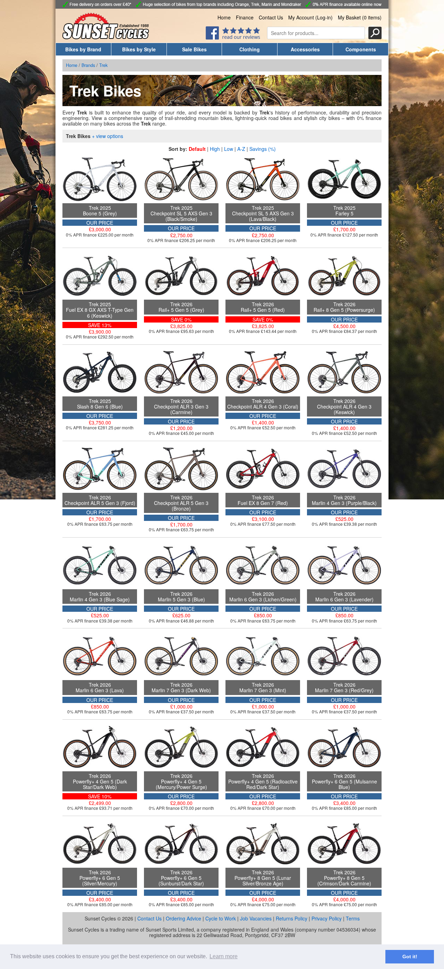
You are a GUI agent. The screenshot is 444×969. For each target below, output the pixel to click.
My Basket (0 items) (360, 17)
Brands (88, 65)
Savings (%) (262, 148)
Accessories (305, 49)
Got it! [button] (409, 956)
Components (360, 49)
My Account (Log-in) (310, 17)
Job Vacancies (256, 918)
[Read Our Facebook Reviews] (233, 37)
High (215, 148)
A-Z (241, 148)
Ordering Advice (183, 918)
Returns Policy (291, 918)
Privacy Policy (326, 918)
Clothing (249, 49)
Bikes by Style (139, 49)
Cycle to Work (220, 918)
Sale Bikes (194, 49)
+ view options (107, 135)
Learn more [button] (224, 956)
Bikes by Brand (83, 49)
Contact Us (271, 17)
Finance (245, 17)
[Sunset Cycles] (105, 37)
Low (228, 148)
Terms (353, 918)
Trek (103, 65)
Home (224, 17)
